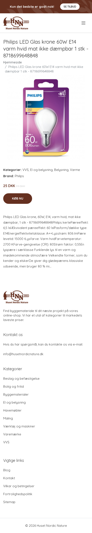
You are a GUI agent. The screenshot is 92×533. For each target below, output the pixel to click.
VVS (25, 170)
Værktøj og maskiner (19, 426)
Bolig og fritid (13, 386)
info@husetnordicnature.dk (23, 354)
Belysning (61, 170)
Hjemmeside (12, 62)
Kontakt (9, 478)
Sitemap (9, 502)
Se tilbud (70, 6)
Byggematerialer (16, 394)
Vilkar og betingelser (18, 486)
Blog (6, 470)
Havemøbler (12, 410)
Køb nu (17, 198)
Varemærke (12, 434)
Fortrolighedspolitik (17, 494)
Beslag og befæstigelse (21, 378)
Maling (8, 418)
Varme (75, 170)
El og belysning (41, 170)
